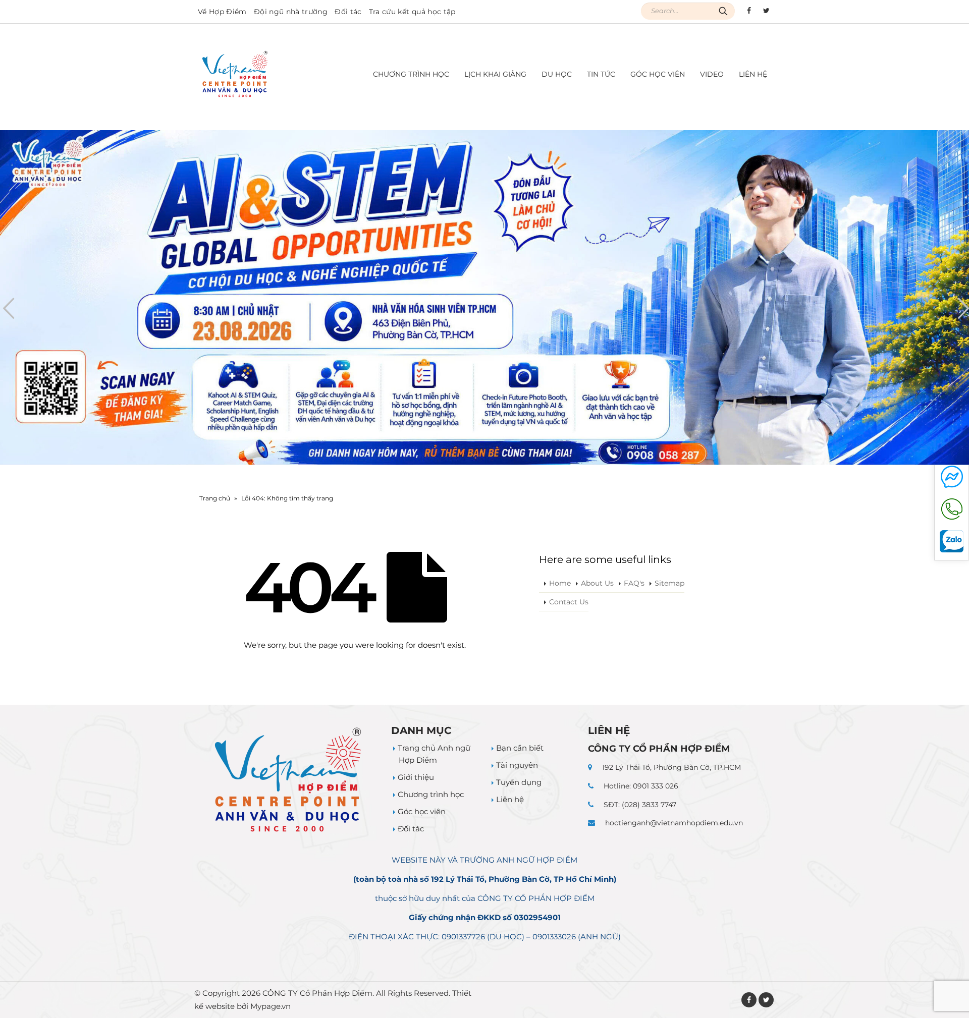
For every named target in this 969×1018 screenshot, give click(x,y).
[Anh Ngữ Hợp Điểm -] (235, 74)
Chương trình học (431, 794)
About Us (597, 583)
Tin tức (601, 74)
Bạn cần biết (520, 748)
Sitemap (669, 583)
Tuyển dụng (519, 782)
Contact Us (568, 602)
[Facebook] (749, 10)
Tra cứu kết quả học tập (412, 11)
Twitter (766, 999)
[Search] (723, 11)
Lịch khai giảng (495, 74)
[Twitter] (766, 10)
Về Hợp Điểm (222, 11)
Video (712, 74)
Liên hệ (753, 74)
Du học (557, 74)
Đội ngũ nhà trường (291, 11)
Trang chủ (214, 498)
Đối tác (348, 11)
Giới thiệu (416, 777)
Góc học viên (657, 74)
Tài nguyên (517, 765)
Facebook (749, 999)
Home (560, 583)
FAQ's (634, 583)
